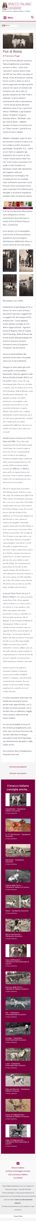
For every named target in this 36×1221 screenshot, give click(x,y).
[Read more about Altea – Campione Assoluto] (18, 901)
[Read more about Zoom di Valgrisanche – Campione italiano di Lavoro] (18, 1105)
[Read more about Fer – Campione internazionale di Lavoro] (18, 1003)
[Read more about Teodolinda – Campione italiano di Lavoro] (18, 799)
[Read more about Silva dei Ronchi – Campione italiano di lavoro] (18, 1080)
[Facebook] (18, 1163)
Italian (7, 25)
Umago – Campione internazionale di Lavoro (16, 1039)
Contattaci (18, 1178)
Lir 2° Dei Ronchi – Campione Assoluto (18, 835)
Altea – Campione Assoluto (17, 911)
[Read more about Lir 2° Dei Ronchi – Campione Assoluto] (18, 825)
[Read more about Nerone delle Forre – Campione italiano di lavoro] (18, 978)
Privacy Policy (18, 1216)
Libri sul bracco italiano (18, 1174)
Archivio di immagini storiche (18, 1171)
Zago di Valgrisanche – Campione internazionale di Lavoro (17, 1142)
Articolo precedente (18, 767)
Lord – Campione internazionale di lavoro (16, 1064)
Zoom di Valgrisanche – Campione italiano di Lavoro (17, 1115)
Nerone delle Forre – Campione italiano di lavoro (17, 988)
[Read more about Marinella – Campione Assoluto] (18, 850)
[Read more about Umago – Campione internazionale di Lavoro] (18, 1029)
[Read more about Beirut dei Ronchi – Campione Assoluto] (18, 925)
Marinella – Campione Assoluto (15, 861)
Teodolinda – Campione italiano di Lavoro (16, 810)
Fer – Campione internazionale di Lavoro (16, 1013)
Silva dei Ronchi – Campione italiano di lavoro (18, 1090)
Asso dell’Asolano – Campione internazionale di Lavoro (17, 962)
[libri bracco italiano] (18, 205)
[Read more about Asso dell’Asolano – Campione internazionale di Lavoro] (18, 950)
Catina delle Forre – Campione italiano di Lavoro (17, 886)
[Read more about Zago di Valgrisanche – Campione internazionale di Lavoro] (18, 1131)
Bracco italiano (18, 1168)
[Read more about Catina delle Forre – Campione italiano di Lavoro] (18, 876)
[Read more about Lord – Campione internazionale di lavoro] (18, 1054)
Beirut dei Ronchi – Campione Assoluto (14, 935)
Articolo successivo (18, 773)
